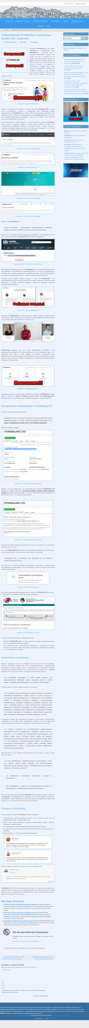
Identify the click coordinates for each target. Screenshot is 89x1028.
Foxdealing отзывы (10, 948)
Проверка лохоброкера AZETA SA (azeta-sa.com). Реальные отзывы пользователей (74, 61)
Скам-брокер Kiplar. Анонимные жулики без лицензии (21, 912)
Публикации (7, 30)
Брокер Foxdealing (39, 948)
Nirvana (45, 1018)
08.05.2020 (23, 42)
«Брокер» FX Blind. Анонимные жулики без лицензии (21, 904)
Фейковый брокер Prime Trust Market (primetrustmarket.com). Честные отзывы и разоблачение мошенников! (76, 91)
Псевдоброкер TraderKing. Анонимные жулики (19, 921)
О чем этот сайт (68, 3)
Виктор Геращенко (10, 42)
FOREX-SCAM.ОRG (24, 1015)
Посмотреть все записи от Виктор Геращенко (27, 941)
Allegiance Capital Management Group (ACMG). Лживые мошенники (43, 958)
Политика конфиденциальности (61, 1015)
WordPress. (51, 1018)
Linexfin (9, 124)
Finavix (3, 124)
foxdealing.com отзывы (24, 948)
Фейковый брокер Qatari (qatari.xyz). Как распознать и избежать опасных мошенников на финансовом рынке (76, 74)
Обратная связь (80, 3)
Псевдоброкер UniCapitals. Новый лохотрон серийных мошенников (13, 958)
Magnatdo (16, 124)
